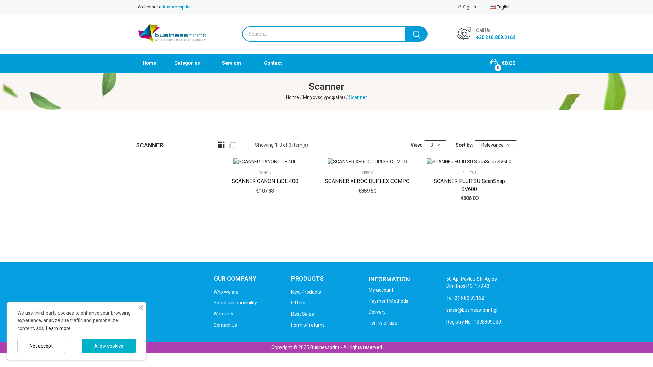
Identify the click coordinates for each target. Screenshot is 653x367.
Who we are (226, 292)
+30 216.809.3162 (495, 37)
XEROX (367, 173)
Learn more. (59, 328)
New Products (306, 292)
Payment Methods (388, 301)
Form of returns (308, 325)
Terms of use (383, 323)
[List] (232, 145)
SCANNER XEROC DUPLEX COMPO (367, 181)
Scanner (149, 146)
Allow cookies (108, 346)
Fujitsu (469, 173)
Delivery (377, 312)
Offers (298, 302)
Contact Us (225, 325)
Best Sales (302, 314)
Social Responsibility (235, 302)
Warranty (223, 313)
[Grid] (221, 145)
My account (381, 290)
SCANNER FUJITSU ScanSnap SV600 (469, 185)
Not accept (41, 346)
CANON (264, 173)
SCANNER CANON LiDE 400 (265, 181)
